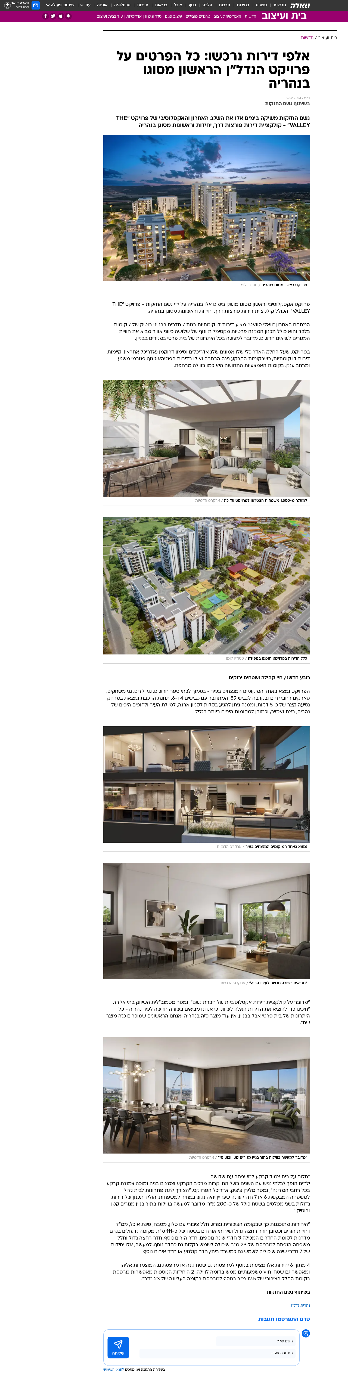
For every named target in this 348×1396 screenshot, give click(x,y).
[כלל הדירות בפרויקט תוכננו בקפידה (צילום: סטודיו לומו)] (206, 590)
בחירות (243, 5)
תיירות (142, 5)
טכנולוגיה (122, 5)
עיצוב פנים (173, 17)
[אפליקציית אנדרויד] (68, 16)
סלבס (207, 5)
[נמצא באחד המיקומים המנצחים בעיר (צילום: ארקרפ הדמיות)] (206, 789)
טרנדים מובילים (198, 17)
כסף (192, 5)
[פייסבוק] (45, 16)
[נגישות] (7, 5)
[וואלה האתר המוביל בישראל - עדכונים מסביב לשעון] (300, 5)
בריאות (161, 5)
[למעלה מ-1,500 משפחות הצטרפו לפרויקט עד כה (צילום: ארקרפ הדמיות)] (206, 443)
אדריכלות (134, 17)
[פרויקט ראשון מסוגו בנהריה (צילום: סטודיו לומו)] (206, 212)
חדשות (280, 5)
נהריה (305, 1306)
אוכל (178, 5)
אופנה (102, 5)
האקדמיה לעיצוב (227, 17)
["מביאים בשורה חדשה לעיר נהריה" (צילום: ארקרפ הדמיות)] (206, 925)
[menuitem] (276, 5)
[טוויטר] (53, 16)
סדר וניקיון (153, 17)
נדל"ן (295, 1306)
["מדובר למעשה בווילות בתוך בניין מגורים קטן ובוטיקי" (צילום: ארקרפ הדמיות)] (206, 1100)
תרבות (224, 5)
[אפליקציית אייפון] (60, 16)
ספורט (261, 5)
